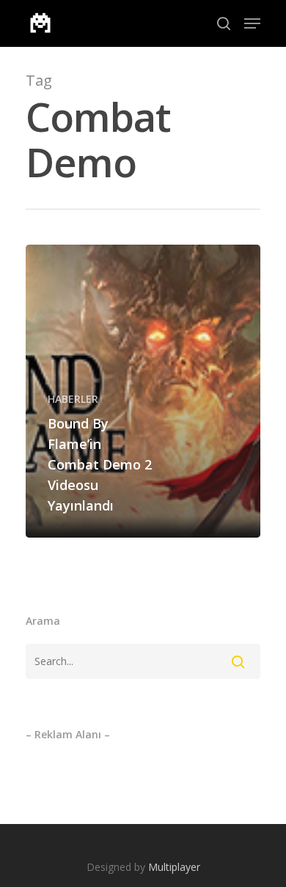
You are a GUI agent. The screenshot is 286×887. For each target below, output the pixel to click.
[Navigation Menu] (252, 23)
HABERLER (73, 399)
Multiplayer (174, 867)
